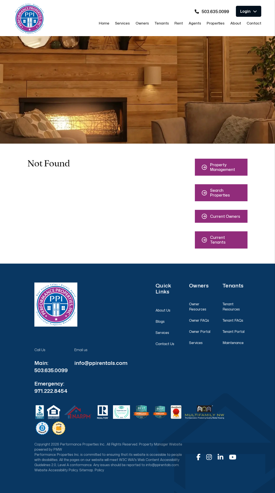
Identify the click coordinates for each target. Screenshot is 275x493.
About (235, 23)
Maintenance (233, 342)
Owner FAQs (199, 320)
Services (122, 23)
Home (104, 23)
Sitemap (86, 470)
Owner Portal (199, 331)
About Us (163, 310)
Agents (195, 23)
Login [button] (245, 11)
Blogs (160, 321)
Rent (178, 23)
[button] (221, 167)
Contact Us (165, 343)
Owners (142, 23)
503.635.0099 (215, 11)
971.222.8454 (50, 391)
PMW (57, 449)
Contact (254, 23)
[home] (29, 15)
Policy (99, 470)
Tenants (161, 23)
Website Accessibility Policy (56, 470)
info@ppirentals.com (100, 363)
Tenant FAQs (233, 320)
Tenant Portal (233, 331)
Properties (216, 23)
